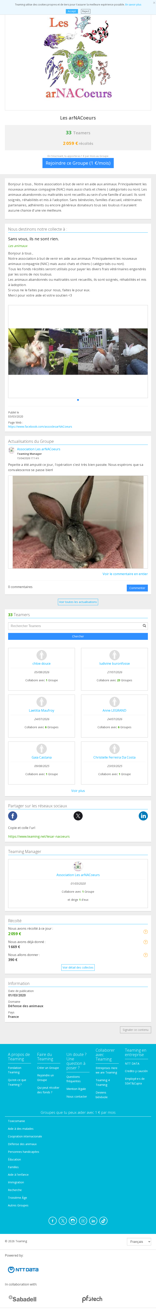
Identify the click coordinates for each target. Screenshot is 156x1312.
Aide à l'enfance (18, 1174)
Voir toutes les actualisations (78, 602)
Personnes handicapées (23, 1152)
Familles (13, 1167)
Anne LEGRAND (114, 710)
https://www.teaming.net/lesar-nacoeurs (39, 836)
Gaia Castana (42, 757)
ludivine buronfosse (114, 663)
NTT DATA (132, 1063)
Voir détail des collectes (78, 967)
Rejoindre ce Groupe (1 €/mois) (78, 163)
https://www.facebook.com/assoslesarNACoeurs (40, 426)
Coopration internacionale (25, 1136)
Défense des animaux (22, 1144)
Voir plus (78, 790)
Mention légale (76, 1089)
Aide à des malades (21, 1129)
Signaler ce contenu (135, 1030)
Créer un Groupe (48, 1068)
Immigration (16, 1182)
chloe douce (41, 663)
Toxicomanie (16, 1121)
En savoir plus (133, 4)
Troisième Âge (17, 1198)
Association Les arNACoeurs (38, 449)
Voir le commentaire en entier (125, 574)
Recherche (15, 1190)
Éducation (14, 1159)
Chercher (78, 636)
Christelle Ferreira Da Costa (114, 757)
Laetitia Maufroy (41, 710)
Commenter (137, 588)
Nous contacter (76, 1096)
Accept (72, 11)
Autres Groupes (18, 1205)
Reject (85, 11)
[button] (78, 400)
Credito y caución (136, 1071)
